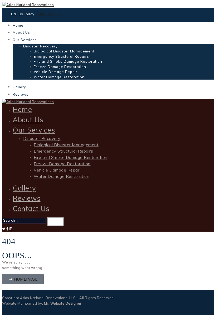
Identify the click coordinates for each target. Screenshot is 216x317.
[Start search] (55, 221)
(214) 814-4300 (48, 14)
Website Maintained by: (42, 303)
